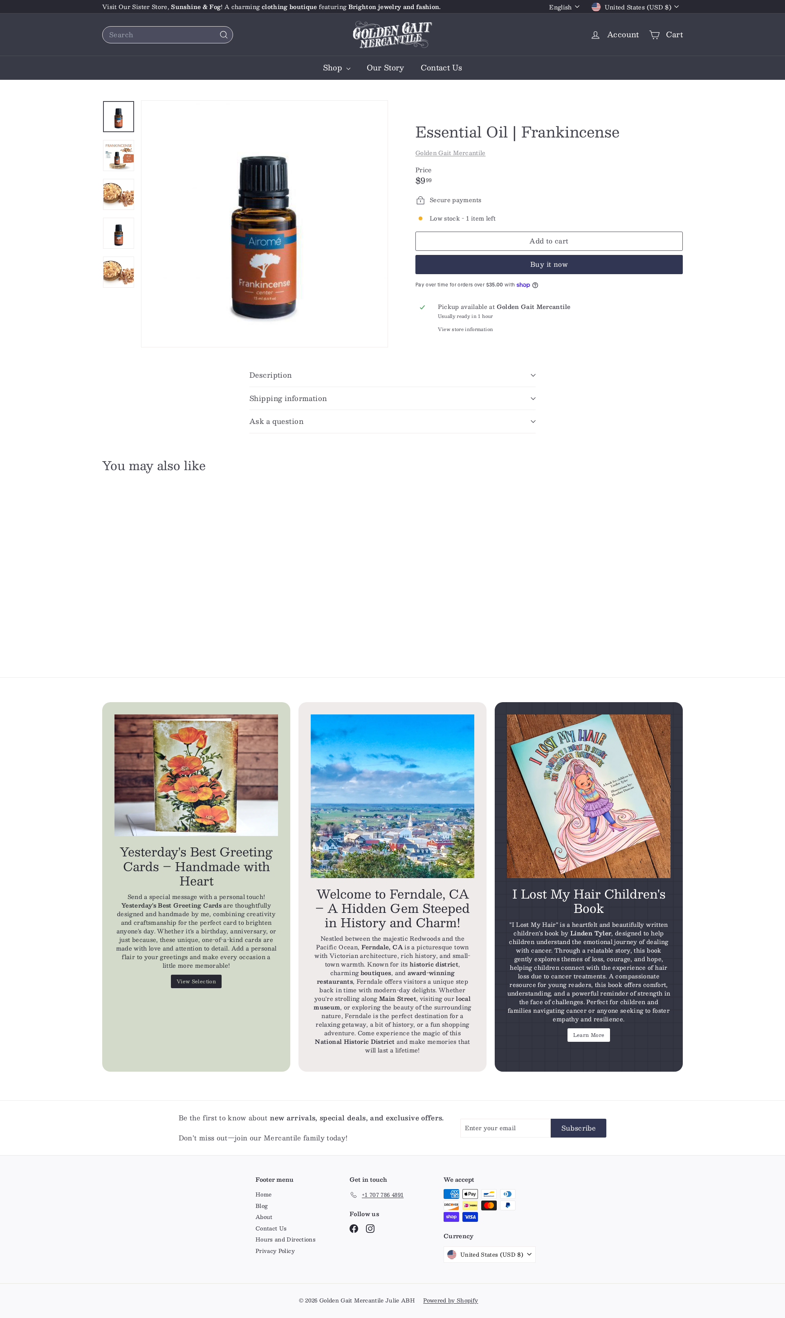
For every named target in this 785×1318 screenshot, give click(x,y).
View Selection (196, 981)
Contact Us (441, 67)
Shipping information (288, 398)
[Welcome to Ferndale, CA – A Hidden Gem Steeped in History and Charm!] (392, 796)
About (264, 1216)
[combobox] (167, 34)
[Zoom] (264, 224)
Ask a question (276, 421)
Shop (333, 67)
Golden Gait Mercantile (450, 153)
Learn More (589, 1035)
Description (270, 375)
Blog (262, 1205)
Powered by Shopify (450, 1300)
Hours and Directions (286, 1239)
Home (263, 1194)
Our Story (385, 67)
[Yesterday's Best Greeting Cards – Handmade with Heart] (196, 775)
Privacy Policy (275, 1250)
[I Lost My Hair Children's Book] (589, 796)
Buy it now (549, 264)
